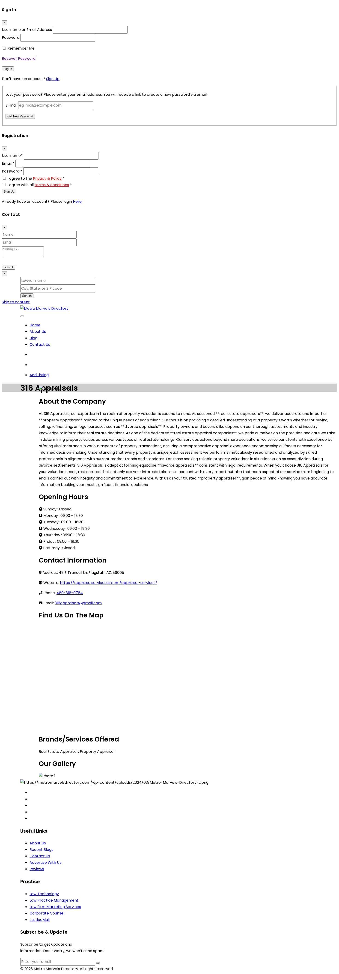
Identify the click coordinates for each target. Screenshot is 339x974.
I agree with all (39, 185)
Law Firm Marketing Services (55, 906)
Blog (33, 338)
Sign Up (52, 78)
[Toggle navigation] (22, 316)
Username (12, 155)
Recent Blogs (41, 849)
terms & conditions (52, 185)
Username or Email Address (27, 29)
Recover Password (19, 58)
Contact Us (40, 344)
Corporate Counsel (47, 913)
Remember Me (21, 48)
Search (27, 296)
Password (10, 37)
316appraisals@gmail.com (78, 603)
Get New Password (20, 116)
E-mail (11, 105)
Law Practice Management (54, 900)
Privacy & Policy (47, 178)
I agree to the (35, 178)
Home (35, 325)
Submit (8, 267)
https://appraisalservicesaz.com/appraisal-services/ (108, 582)
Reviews (37, 869)
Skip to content (16, 302)
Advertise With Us (45, 862)
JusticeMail (40, 919)
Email (8, 163)
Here (77, 201)
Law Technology (44, 894)
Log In (8, 69)
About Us (38, 331)
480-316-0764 (69, 593)
